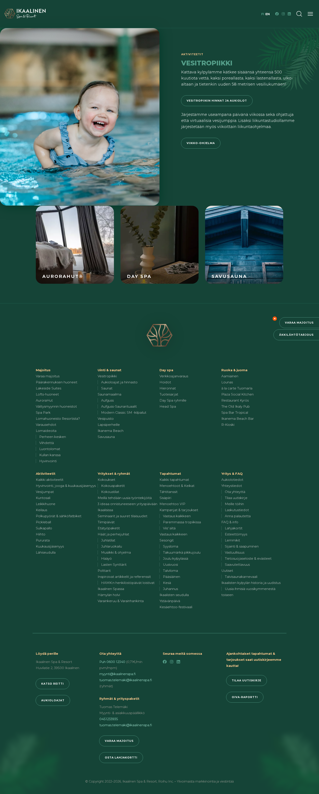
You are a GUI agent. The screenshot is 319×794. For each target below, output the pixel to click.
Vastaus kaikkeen (177, 516)
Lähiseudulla (46, 552)
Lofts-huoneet (47, 394)
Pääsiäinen (171, 577)
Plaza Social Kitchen (237, 394)
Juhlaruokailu (111, 546)
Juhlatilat (108, 540)
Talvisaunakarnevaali (241, 577)
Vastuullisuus (234, 552)
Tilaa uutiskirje (236, 498)
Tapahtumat (170, 474)
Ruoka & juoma (234, 370)
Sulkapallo (44, 528)
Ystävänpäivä (170, 601)
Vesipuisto (106, 418)
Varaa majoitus (299, 322)
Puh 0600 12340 (112, 662)
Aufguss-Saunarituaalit (119, 406)
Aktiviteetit (45, 474)
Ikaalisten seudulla (174, 595)
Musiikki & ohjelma (116, 552)
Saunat (106, 388)
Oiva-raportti (245, 697)
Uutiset (227, 571)
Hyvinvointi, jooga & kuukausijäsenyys (66, 486)
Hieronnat (168, 388)
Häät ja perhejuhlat (113, 534)
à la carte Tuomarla (236, 388)
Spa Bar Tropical (234, 412)
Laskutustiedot (237, 510)
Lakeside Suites (48, 388)
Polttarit (104, 571)
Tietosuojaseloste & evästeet (248, 558)
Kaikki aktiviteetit (49, 480)
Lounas (227, 382)
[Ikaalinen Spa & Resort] (159, 335)
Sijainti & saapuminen (242, 546)
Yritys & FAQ (232, 474)
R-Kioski (227, 425)
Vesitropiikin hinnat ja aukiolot (217, 100)
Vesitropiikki (107, 376)
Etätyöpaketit (109, 528)
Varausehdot (46, 425)
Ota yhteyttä (235, 492)
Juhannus (170, 589)
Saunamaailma (109, 394)
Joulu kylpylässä (175, 558)
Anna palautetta (238, 516)
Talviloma (170, 571)
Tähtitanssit (169, 492)
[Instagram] (283, 14)
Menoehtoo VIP (172, 504)
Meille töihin (234, 504)
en (267, 14)
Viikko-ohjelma (201, 143)
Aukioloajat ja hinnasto (119, 382)
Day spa (166, 370)
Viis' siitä (169, 528)
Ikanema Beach (110, 431)
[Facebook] (277, 14)
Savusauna (106, 437)
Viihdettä (46, 443)
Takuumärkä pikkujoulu (182, 552)
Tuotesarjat (169, 394)
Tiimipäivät (106, 522)
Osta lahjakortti (121, 757)
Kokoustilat (110, 492)
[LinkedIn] (289, 14)
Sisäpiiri (165, 498)
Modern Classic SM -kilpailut (123, 412)
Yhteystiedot (231, 486)
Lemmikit (232, 540)
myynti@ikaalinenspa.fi (117, 674)
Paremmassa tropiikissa (182, 522)
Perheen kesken (52, 437)
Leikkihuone (45, 504)
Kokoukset (106, 480)
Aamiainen (229, 376)
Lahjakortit (233, 528)
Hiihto (40, 534)
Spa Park (43, 412)
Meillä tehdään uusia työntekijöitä (125, 498)
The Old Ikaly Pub (235, 406)
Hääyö (106, 558)
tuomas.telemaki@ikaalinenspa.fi (125, 680)
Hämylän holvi (109, 595)
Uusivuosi (170, 564)
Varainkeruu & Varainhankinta (121, 601)
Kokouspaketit (113, 486)
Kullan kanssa (50, 455)
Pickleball (43, 522)
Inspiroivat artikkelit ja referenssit (124, 577)
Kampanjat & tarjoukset (179, 510)
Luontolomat (49, 449)
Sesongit (167, 540)
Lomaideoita (46, 431)
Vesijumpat (45, 492)
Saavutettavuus (237, 564)
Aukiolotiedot (232, 480)
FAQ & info (229, 522)
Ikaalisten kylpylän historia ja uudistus (251, 583)
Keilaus (41, 510)
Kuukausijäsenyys (50, 546)
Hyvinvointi (48, 461)
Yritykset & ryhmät (114, 474)
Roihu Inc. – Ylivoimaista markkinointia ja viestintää (196, 781)
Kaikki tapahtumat (174, 480)
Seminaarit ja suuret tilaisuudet (122, 516)
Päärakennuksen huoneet (56, 382)
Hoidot (165, 382)
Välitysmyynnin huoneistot (56, 406)
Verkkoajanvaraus (174, 376)
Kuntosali (43, 498)
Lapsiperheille (109, 425)
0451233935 (108, 719)
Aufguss (107, 400)
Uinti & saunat (109, 370)
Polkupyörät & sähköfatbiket (58, 516)
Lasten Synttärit (114, 564)
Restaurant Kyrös (235, 400)
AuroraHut (44, 400)
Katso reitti (52, 683)
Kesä (167, 583)
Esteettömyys (236, 534)
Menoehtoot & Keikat (177, 486)
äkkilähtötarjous (296, 334)
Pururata (43, 540)
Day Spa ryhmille (173, 400)
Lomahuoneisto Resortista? (58, 418)
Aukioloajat (52, 700)
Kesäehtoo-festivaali (176, 607)
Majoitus (43, 370)
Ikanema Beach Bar (237, 418)
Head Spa (168, 406)
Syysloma (170, 546)
